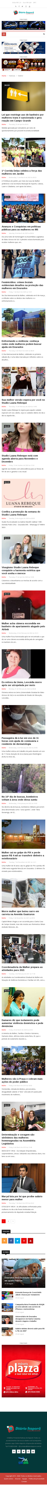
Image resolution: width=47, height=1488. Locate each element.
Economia (5, 1328)
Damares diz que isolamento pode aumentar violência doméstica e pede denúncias (22, 1023)
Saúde (4, 1292)
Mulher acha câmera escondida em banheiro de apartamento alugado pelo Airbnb (23, 626)
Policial (4, 1316)
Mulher (7, 85)
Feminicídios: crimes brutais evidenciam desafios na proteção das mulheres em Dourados (22, 285)
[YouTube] (29, 6)
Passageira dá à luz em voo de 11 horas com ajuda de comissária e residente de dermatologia (20, 741)
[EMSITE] (23, 1461)
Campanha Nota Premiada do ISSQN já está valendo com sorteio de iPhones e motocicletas (29, 1307)
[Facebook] (19, 6)
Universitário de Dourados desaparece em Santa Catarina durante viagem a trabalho (27, 1319)
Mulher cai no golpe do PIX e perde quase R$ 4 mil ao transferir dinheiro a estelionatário (23, 855)
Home (4, 76)
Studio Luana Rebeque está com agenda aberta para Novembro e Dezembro (20, 458)
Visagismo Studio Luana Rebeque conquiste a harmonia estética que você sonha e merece (21, 570)
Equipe (24, 1478)
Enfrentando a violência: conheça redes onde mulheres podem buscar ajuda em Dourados (22, 344)
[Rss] (16, 6)
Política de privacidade (36, 1478)
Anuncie (18, 1478)
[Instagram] (26, 6)
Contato (24, 1481)
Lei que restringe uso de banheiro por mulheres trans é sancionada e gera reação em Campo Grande (23, 117)
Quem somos (8, 1478)
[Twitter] (23, 6)
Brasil (7, 1273)
